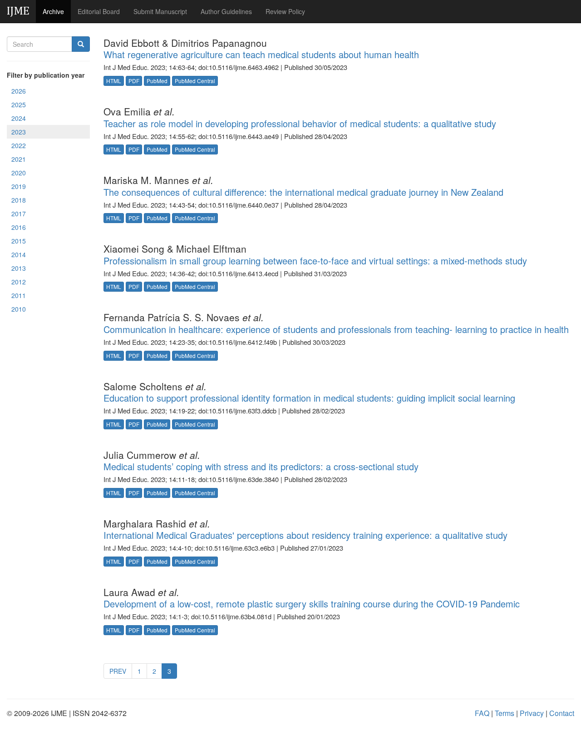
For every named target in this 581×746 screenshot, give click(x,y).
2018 (18, 199)
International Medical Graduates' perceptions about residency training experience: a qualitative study (305, 535)
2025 (18, 104)
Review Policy (285, 11)
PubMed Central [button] (195, 81)
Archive (53, 11)
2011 (18, 295)
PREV (117, 671)
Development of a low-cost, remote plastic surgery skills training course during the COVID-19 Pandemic (311, 603)
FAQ (482, 713)
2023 (18, 131)
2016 (18, 227)
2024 (18, 118)
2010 (18, 308)
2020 (18, 172)
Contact (561, 713)
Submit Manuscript (160, 11)
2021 (18, 159)
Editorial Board (99, 11)
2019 (18, 186)
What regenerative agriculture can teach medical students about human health (261, 54)
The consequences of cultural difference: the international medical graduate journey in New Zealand (303, 192)
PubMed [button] (157, 81)
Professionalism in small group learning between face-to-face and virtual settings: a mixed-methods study (315, 260)
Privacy (532, 713)
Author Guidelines (226, 11)
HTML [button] (113, 81)
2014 (18, 254)
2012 (18, 281)
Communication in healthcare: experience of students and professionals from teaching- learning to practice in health (336, 329)
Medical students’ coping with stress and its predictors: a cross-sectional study (261, 466)
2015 (18, 240)
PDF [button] (133, 81)
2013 (18, 268)
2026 (18, 90)
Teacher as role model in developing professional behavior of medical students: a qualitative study (299, 123)
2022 (18, 145)
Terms (504, 713)
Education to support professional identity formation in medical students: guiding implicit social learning (309, 397)
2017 (18, 213)
